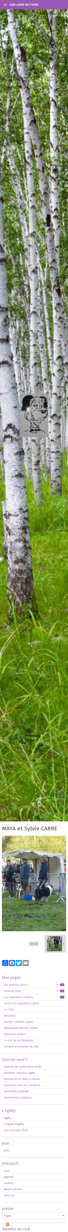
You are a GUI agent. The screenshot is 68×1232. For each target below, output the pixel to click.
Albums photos (13, 1189)
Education (10, 1015)
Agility (7, 1118)
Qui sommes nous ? (33, 985)
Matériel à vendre (14, 1034)
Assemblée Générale (16, 1091)
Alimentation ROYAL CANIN (21, 1028)
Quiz (6, 1170)
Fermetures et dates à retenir (22, 1079)
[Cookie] (7, 1224)
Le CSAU (9, 1009)
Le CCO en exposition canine (21, 1003)
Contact (8, 1183)
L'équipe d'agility (14, 1124)
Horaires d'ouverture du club (21, 1046)
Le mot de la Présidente (18, 1040)
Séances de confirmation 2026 (22, 1066)
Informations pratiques (18, 1097)
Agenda (8, 1177)
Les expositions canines (33, 997)
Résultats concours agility (19, 1073)
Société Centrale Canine (18, 1022)
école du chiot (33, 991)
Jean (6, 1150)
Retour (34, 943)
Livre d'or (9, 1195)
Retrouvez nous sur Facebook (22, 1085)
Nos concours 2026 (16, 1130)
